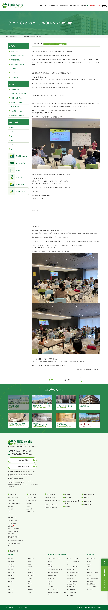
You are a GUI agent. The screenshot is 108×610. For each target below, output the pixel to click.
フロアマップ (11, 514)
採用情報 (83, 5)
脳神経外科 (31, 558)
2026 (12, 127)
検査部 (89, 564)
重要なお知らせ (15, 77)
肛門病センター (71, 587)
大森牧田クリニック (16, 111)
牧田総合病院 (61, 44)
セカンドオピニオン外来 (73, 561)
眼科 (29, 570)
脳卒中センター (71, 570)
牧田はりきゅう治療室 (17, 115)
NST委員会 (90, 581)
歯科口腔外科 (31, 575)
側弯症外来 (51, 567)
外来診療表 (29, 503)
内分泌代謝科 (11, 578)
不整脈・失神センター (72, 581)
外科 (9, 587)
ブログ (16, 36)
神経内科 (10, 564)
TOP (7, 36)
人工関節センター (71, 592)
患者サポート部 (91, 558)
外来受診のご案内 (21, 156)
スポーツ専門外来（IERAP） (55, 570)
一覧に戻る (66, 380)
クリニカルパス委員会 (93, 587)
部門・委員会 (90, 554)
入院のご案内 (20, 184)
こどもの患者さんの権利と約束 (13, 532)
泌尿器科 (30, 564)
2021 (12, 149)
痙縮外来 (50, 581)
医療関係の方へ (74, 5)
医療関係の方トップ (50, 497)
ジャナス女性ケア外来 (73, 567)
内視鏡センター (71, 578)
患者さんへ (14, 51)
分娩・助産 (19, 177)
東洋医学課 (70, 595)
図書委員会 (90, 589)
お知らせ (12, 36)
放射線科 (30, 584)
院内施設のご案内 (12, 520)
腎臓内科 (10, 570)
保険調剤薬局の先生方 (51, 508)
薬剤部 (89, 561)
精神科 (10, 584)
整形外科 (10, 592)
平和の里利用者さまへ (17, 60)
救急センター (51, 561)
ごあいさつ (11, 500)
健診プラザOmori (16, 102)
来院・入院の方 (53, 5)
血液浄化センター (71, 589)
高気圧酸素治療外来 (53, 572)
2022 (12, 145)
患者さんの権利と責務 (14, 529)
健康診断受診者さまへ (17, 55)
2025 (12, 132)
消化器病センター (71, 575)
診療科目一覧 (64, 5)
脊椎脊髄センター (52, 564)
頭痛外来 (50, 584)
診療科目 (10, 554)
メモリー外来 (51, 578)
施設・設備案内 (12, 517)
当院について (44, 5)
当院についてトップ (13, 497)
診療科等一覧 (14, 551)
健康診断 (19, 170)
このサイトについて (23, 607)
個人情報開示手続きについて (15, 540)
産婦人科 (30, 561)
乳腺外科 (10, 589)
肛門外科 (30, 567)
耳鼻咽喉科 (31, 572)
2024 (12, 136)
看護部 (89, 575)
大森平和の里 (15, 107)
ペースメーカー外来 (53, 589)
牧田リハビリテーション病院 (19, 94)
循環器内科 (11, 561)
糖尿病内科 (11, 575)
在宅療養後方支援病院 (51, 505)
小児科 (29, 592)
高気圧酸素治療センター (73, 584)
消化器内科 (11, 572)
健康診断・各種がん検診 (71, 502)
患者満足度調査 (12, 523)
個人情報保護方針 (11, 607)
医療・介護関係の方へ (17, 64)
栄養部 (89, 570)
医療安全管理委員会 (92, 578)
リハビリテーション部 (92, 572)
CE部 (88, 567)
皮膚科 (29, 581)
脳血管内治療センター (73, 572)
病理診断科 (31, 589)
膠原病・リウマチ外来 (72, 558)
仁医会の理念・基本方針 (14, 503)
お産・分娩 (68, 498)
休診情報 (28, 506)
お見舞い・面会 (20, 191)
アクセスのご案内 (21, 163)
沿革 (9, 512)
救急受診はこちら (95, 5)
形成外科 (30, 578)
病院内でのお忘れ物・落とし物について (13, 537)
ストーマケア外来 (71, 564)
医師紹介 (68, 494)
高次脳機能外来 (52, 575)
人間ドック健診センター (18, 98)
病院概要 (10, 506)
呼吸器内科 (11, 567)
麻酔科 (29, 587)
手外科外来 (51, 587)
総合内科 (10, 558)
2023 (12, 140)
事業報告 (10, 526)
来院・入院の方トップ (31, 497)
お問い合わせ (87, 501)
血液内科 (10, 581)
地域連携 (68, 507)
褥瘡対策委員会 (91, 584)
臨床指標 (10, 509)
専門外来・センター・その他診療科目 (57, 554)
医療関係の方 (51, 494)
